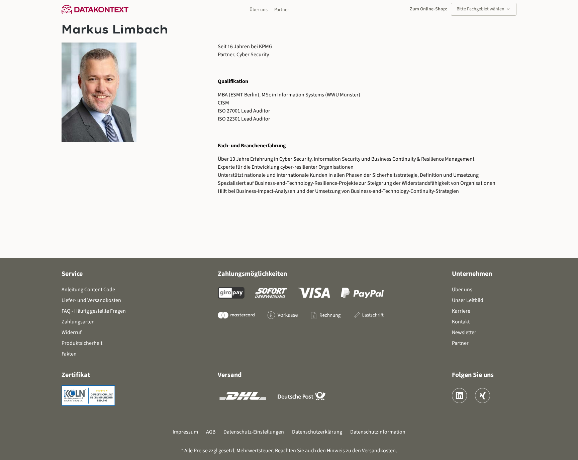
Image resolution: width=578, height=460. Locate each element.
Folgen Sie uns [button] (473, 375)
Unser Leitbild (467, 300)
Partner (281, 9)
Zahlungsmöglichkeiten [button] (252, 274)
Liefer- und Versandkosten (91, 300)
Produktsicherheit (82, 343)
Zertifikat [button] (76, 375)
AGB (210, 432)
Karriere (461, 311)
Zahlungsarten (78, 321)
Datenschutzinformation (377, 432)
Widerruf (72, 332)
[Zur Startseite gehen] (95, 9)
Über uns (259, 9)
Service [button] (72, 274)
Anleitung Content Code (88, 289)
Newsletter (464, 332)
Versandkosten (379, 450)
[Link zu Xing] (482, 395)
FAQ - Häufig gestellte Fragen (94, 311)
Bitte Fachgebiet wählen (484, 9)
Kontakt (461, 321)
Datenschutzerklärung (317, 432)
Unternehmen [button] (472, 274)
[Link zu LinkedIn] (459, 395)
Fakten (69, 354)
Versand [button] (230, 375)
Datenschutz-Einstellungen (253, 432)
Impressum (185, 432)
